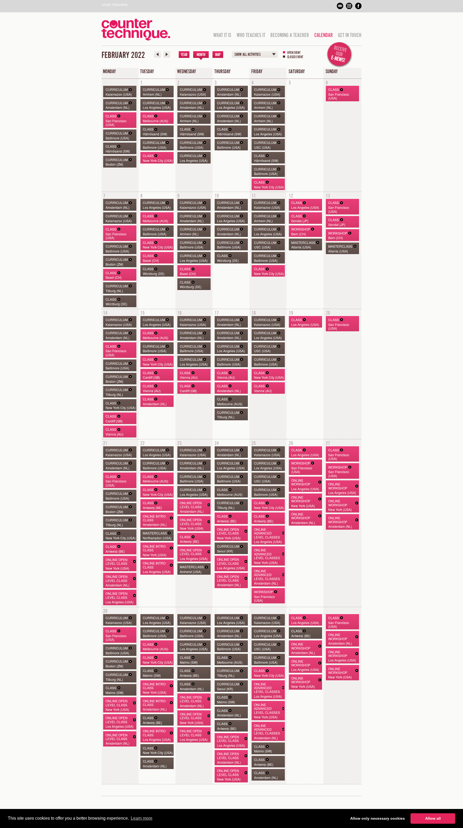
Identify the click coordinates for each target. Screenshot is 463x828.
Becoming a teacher (289, 35)
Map (218, 54)
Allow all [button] (433, 818)
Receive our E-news (339, 55)
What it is (222, 35)
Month (201, 54)
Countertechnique (136, 29)
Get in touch (349, 35)
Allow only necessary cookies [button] (377, 818)
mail (340, 6)
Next (166, 54)
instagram (349, 6)
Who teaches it (251, 35)
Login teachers (115, 4)
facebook (358, 6)
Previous (157, 54)
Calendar (323, 35)
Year (184, 54)
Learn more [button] (141, 818)
